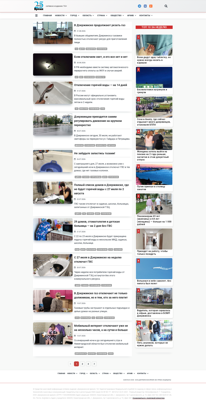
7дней (77, 285)
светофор (111, 145)
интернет (91, 353)
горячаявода (96, 177)
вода (77, 249)
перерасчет (100, 77)
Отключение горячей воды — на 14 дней (100, 85)
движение (79, 145)
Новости (59, 15)
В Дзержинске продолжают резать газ (99, 25)
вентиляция (85, 318)
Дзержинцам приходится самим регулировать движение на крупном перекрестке (98, 121)
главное (86, 177)
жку (81, 77)
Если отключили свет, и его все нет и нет (101, 56)
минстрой (84, 108)
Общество (116, 15)
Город (73, 15)
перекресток (101, 145)
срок (102, 108)
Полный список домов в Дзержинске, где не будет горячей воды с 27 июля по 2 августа (101, 189)
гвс (76, 108)
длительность (80, 353)
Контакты (144, 15)
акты (77, 318)
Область (87, 15)
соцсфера (118, 249)
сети (110, 249)
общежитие (90, 49)
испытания (91, 249)
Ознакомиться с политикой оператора (149, 398)
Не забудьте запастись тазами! (94, 153)
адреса (78, 177)
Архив (130, 15)
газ (76, 49)
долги (82, 49)
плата (110, 353)
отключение (102, 49)
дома (105, 177)
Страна (101, 15)
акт (76, 77)
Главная (47, 15)
